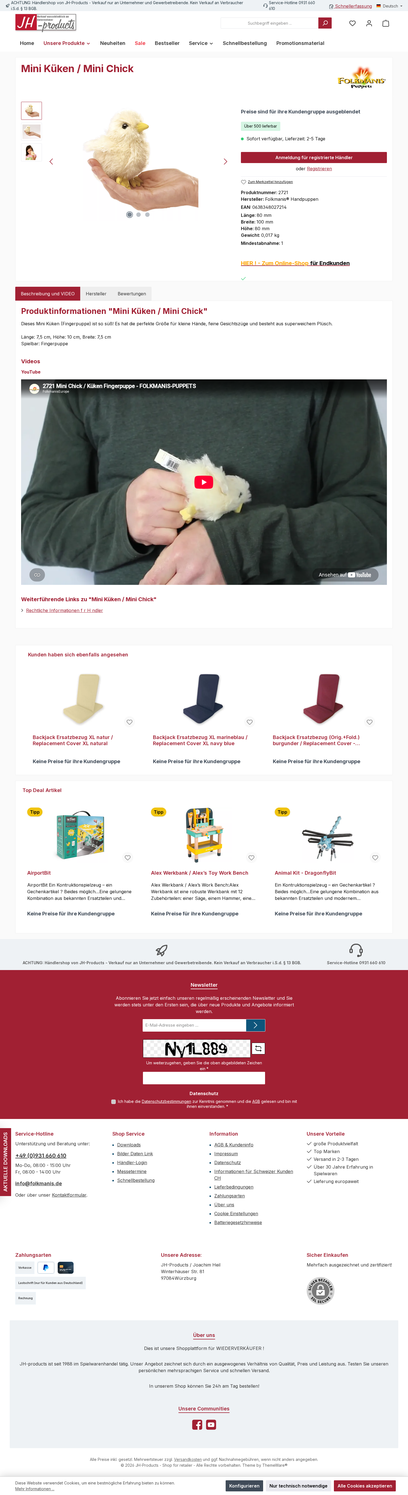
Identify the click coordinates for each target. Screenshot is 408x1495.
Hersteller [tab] (96, 293)
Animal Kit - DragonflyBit (305, 873)
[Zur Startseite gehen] (45, 23)
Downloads (129, 1145)
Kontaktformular (69, 1195)
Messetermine (132, 1171)
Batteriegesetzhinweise (238, 1222)
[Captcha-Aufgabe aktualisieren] (258, 1048)
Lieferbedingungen (233, 1187)
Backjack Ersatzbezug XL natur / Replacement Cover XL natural (73, 740)
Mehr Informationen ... (34, 1488)
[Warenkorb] (386, 23)
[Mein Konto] (369, 23)
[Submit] (255, 1025)
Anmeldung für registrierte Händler (314, 157)
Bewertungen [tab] (132, 293)
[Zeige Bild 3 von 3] (147, 214)
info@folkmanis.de (38, 1183)
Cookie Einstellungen (236, 1213)
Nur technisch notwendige (299, 1486)
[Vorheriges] (51, 162)
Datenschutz (227, 1162)
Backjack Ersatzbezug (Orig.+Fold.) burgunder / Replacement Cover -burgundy (316, 740)
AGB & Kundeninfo (233, 1145)
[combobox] (270, 23)
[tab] (47, 294)
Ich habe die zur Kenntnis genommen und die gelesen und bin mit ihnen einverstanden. (207, 1104)
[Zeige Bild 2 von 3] (138, 214)
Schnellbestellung (136, 1180)
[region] (125, 161)
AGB (256, 1101)
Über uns (224, 1204)
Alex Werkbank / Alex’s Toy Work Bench (199, 873)
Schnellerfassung (353, 6)
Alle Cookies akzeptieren (365, 1486)
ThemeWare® (275, 1465)
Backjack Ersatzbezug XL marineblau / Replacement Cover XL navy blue (200, 740)
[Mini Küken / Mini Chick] (138, 161)
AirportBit (39, 873)
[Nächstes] (225, 162)
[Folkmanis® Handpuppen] (361, 77)
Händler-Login (132, 1162)
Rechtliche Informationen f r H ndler (64, 610)
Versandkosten (188, 1459)
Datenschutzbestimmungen (166, 1101)
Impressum (226, 1153)
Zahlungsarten (229, 1196)
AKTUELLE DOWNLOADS (5, 1162)
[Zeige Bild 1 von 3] (129, 214)
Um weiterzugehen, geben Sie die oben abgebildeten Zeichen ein (204, 1065)
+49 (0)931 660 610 (40, 1155)
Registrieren (319, 168)
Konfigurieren (244, 1486)
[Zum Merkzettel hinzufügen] (129, 721)
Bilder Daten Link (135, 1153)
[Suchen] (325, 23)
